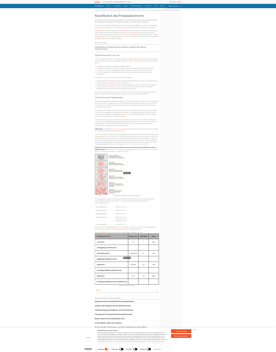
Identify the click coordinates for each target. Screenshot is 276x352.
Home (96, 10)
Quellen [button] (98, 290)
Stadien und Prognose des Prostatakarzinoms (113, 306)
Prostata (124, 31)
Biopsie (121, 34)
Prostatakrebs (137, 61)
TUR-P (105, 36)
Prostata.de (99, 6)
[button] (181, 6)
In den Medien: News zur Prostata (108, 323)
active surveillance (130, 229)
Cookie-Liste (157, 349)
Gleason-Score (99, 134)
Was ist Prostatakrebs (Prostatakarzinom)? (151, 10)
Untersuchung (133, 34)
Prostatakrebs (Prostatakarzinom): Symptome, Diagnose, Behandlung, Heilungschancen (119, 10)
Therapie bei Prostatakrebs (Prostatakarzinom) (113, 314)
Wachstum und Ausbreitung (121, 129)
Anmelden (179, 2)
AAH (98, 66)
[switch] (121, 349)
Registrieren (173, 2)
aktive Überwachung (119, 229)
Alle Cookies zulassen (181, 331)
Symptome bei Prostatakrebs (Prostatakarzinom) (114, 301)
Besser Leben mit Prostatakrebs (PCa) (110, 319)
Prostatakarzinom (112, 83)
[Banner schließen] (194, 329)
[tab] (127, 290)
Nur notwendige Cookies (181, 336)
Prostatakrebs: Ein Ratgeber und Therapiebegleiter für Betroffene (121, 327)
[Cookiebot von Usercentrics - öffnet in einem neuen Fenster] (88, 349)
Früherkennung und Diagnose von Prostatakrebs (114, 310)
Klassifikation (100, 31)
